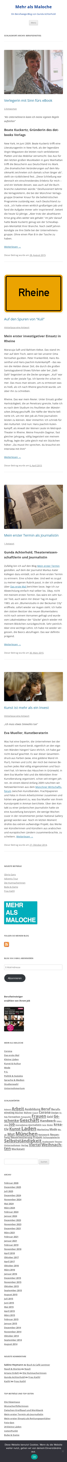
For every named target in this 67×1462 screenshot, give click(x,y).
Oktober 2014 (11, 1335)
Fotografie (26, 1117)
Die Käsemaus (12, 1401)
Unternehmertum (14, 1088)
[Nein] (62, 1451)
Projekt (37, 1137)
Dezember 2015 (12, 1278)
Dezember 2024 (12, 1195)
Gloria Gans (10, 874)
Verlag (24, 1145)
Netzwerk (43, 1134)
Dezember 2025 (12, 1187)
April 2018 (9, 1253)
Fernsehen (14, 1116)
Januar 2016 (10, 1273)
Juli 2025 (8, 1191)
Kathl (7, 1381)
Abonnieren (15, 978)
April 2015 (9, 1311)
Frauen (39, 1116)
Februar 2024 (11, 1211)
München (26, 1133)
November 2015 (12, 1282)
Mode (7, 1067)
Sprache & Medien (14, 1080)
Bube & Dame (11, 886)
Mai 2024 (9, 1203)
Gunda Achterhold (14, 1377)
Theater (58, 1141)
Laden (28, 1128)
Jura (44, 1125)
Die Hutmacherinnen (14, 882)
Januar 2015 (10, 1323)
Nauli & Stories (12, 1368)
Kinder (50, 1125)
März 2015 (9, 1315)
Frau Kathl (9, 891)
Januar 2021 (10, 1240)
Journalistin (35, 1124)
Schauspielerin (51, 1137)
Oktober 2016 (11, 1265)
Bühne (28, 1112)
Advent (7, 1109)
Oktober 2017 (11, 1257)
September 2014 (13, 1340)
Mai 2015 (9, 1306)
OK (34, 1456)
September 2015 (13, 1290)
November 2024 (12, 1199)
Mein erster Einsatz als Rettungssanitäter (27, 1418)
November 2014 (12, 1331)
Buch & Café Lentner (38, 1364)
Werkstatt (18, 1149)
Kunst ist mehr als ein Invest (26, 707)
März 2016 (9, 1269)
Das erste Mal (18, 586)
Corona (8, 1051)
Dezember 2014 (12, 1327)
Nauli (27, 1368)
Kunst (15, 1128)
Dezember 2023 (12, 1220)
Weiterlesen (12, 246)
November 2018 (12, 1249)
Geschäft (29, 1120)
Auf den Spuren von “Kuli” (24, 319)
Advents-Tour (11, 878)
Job (12, 1124)
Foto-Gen (9, 1422)
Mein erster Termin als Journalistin (31, 535)
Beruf (46, 1109)
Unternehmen (12, 1145)
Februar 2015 (11, 1319)
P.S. (6, 1071)
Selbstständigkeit (23, 1141)
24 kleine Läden (12, 1426)
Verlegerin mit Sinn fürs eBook (28, 100)
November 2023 (12, 1224)
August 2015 (10, 1294)
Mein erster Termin (48, 566)
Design (55, 1112)
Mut (11, 1134)
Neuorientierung (21, 1137)
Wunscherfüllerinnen (16, 1406)
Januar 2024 (10, 1216)
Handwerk (48, 1121)
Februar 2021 (11, 1236)
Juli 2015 (8, 1298)
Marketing (43, 1129)
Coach (35, 1113)
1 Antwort (9, 543)
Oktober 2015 (11, 1286)
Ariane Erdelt (11, 1373)
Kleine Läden (11, 1059)
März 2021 (9, 1232)
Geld (50, 1116)
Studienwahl (11, 1084)
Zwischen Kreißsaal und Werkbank (23, 1410)
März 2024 (9, 1207)
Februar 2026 (11, 1183)
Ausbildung (32, 1109)
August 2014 (10, 1344)
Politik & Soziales (13, 1075)
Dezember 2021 (12, 1228)
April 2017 (9, 1261)
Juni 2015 (9, 1302)
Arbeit (18, 1108)
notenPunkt (11, 1430)
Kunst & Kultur (12, 1063)
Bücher (19, 1112)
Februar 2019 (11, 1244)
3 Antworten (10, 108)
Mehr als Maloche (33, 6)
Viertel (35, 1144)
